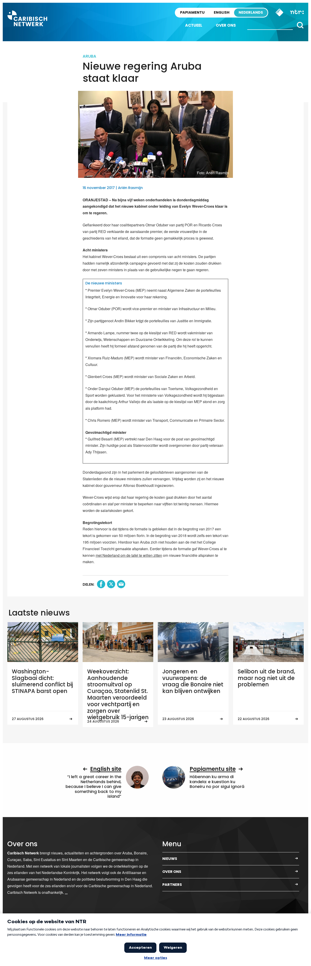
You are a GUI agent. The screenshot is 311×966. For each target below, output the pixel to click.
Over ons (226, 25)
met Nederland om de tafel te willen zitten (129, 555)
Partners (172, 884)
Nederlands (251, 12)
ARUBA (89, 56)
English (221, 12)
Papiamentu (192, 12)
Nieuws (169, 858)
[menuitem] (193, 25)
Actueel (193, 25)
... (66, 892)
